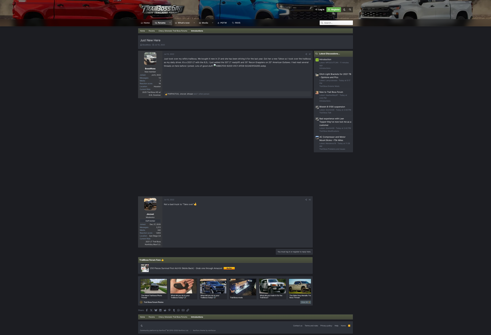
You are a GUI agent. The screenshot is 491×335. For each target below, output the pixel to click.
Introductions (324, 68)
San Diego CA (155, 236)
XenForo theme (199, 330)
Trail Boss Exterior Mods (329, 86)
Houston (157, 86)
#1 (310, 54)
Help (336, 326)
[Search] (350, 9)
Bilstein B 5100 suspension (332, 106)
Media (205, 22)
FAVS (237, 22)
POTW (223, 22)
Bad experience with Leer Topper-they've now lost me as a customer (335, 121)
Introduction (325, 59)
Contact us (297, 326)
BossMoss (146, 45)
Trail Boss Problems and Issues (332, 149)
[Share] (306, 54)
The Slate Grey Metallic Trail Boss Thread (300, 296)
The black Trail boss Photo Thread (151, 296)
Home (147, 22)
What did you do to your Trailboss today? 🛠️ (180, 296)
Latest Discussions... (329, 53)
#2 (310, 200)
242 (159, 230)
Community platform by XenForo (164, 330)
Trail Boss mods (236, 297)
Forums (161, 22)
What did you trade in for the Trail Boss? (271, 296)
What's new (184, 22)
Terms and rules (311, 326)
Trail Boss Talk (325, 113)
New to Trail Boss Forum (331, 92)
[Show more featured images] (309, 285)
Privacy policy (326, 326)
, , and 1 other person (188, 94)
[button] (344, 9)
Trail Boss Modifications (329, 131)
